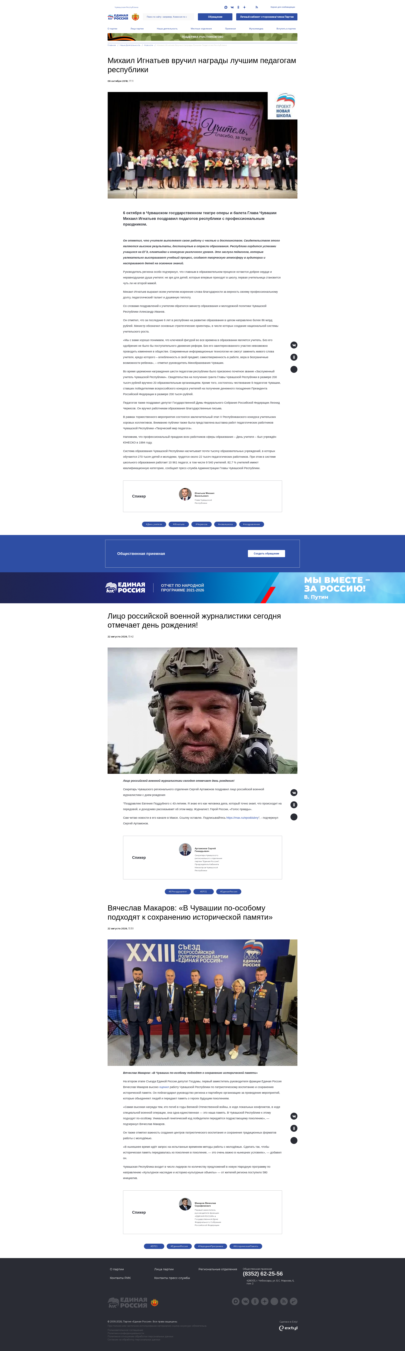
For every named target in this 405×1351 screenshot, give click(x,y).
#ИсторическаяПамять (246, 1246)
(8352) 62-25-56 (263, 1273)
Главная (112, 45)
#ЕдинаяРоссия (228, 891)
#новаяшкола (225, 524)
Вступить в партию (286, 28)
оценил (164, 1087)
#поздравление (251, 524)
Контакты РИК (120, 1278)
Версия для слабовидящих (282, 7)
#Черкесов (201, 524)
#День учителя (154, 524)
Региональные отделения (218, 1269)
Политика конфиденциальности (126, 1333)
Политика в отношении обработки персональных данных (140, 1336)
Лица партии (137, 28)
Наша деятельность (167, 28)
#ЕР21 (203, 891)
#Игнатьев (178, 524)
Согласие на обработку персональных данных (134, 1339)
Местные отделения (201, 28)
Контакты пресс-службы (172, 1278)
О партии (112, 28)
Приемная (230, 28)
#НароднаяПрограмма (210, 1246)
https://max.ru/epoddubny (242, 817)
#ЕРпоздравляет (178, 891)
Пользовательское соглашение (125, 1330)
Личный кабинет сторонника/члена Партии (267, 16)
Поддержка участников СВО (202, 37)
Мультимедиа (256, 28)
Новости (148, 45)
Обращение (215, 16)
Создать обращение (266, 553)
